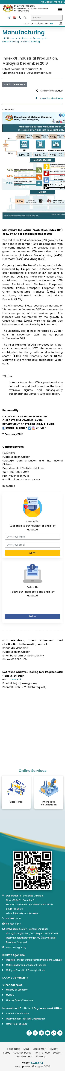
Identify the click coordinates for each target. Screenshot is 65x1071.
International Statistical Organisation (25, 1018)
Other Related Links (16, 1023)
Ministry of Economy (17, 989)
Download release (50, 98)
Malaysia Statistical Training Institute (25, 970)
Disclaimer (39, 1049)
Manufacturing (10, 41)
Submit (32, 552)
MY (46, 23)
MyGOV (10, 995)
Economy (38, 38)
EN (51, 23)
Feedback (13, 1049)
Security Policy (22, 1052)
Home (10, 38)
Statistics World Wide (17, 1013)
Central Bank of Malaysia (19, 1000)
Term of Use (42, 1052)
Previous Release (13, 84)
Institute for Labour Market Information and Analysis (34, 959)
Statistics (23, 38)
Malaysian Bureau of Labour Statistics (26, 965)
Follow (32, 616)
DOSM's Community (15, 977)
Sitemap (41, 1056)
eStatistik (15, 679)
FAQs (26, 1049)
